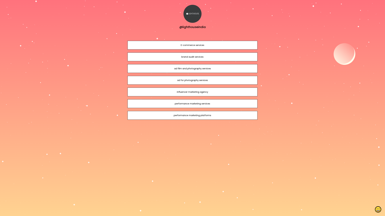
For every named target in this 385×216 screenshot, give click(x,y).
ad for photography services (192, 80)
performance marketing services (192, 103)
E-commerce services (192, 45)
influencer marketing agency (192, 91)
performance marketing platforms (192, 115)
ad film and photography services (192, 68)
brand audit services (192, 56)
